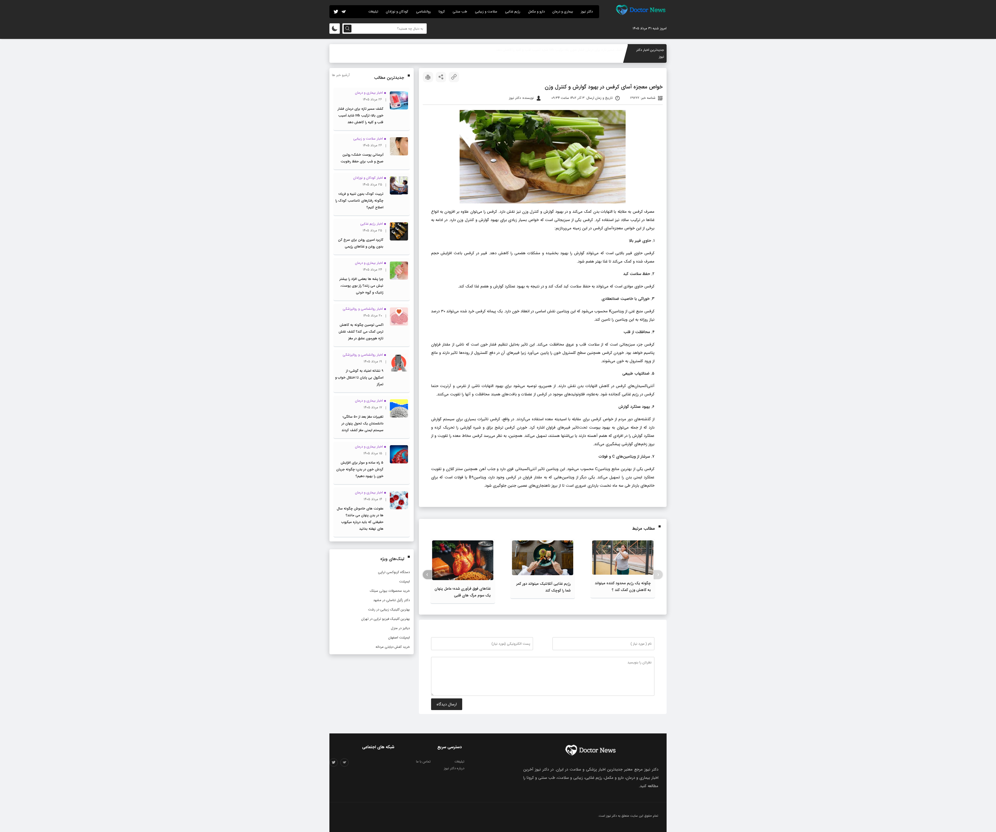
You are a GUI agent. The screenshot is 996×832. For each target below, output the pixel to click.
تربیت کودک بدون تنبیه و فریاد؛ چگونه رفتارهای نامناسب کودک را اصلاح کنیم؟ (359, 200)
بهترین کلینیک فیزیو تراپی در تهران (385, 619)
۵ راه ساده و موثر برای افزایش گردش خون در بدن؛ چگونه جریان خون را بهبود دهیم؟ (359, 469)
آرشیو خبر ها (341, 75)
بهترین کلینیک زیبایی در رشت (389, 609)
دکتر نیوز (587, 11)
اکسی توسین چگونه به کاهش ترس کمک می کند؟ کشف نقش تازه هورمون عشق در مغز (360, 331)
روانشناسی (423, 11)
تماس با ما (423, 761)
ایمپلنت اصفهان (399, 637)
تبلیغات (373, 11)
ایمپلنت (404, 581)
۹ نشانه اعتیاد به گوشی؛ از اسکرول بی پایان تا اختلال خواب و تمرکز (359, 377)
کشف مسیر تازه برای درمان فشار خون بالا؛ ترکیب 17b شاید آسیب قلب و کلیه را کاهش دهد (360, 115)
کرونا (442, 11)
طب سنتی (460, 11)
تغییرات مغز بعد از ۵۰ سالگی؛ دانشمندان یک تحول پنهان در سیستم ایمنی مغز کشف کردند (362, 423)
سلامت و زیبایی (486, 11)
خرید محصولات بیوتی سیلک (390, 591)
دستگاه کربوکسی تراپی (394, 572)
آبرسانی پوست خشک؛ (607, 50)
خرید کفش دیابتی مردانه (393, 647)
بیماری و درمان (562, 11)
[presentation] (658, 574)
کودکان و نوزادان (397, 11)
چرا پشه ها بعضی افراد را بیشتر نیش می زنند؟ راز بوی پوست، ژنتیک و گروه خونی (361, 285)
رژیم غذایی (512, 11)
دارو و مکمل (536, 11)
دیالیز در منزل (400, 628)
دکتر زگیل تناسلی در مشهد (391, 600)
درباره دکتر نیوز (454, 768)
